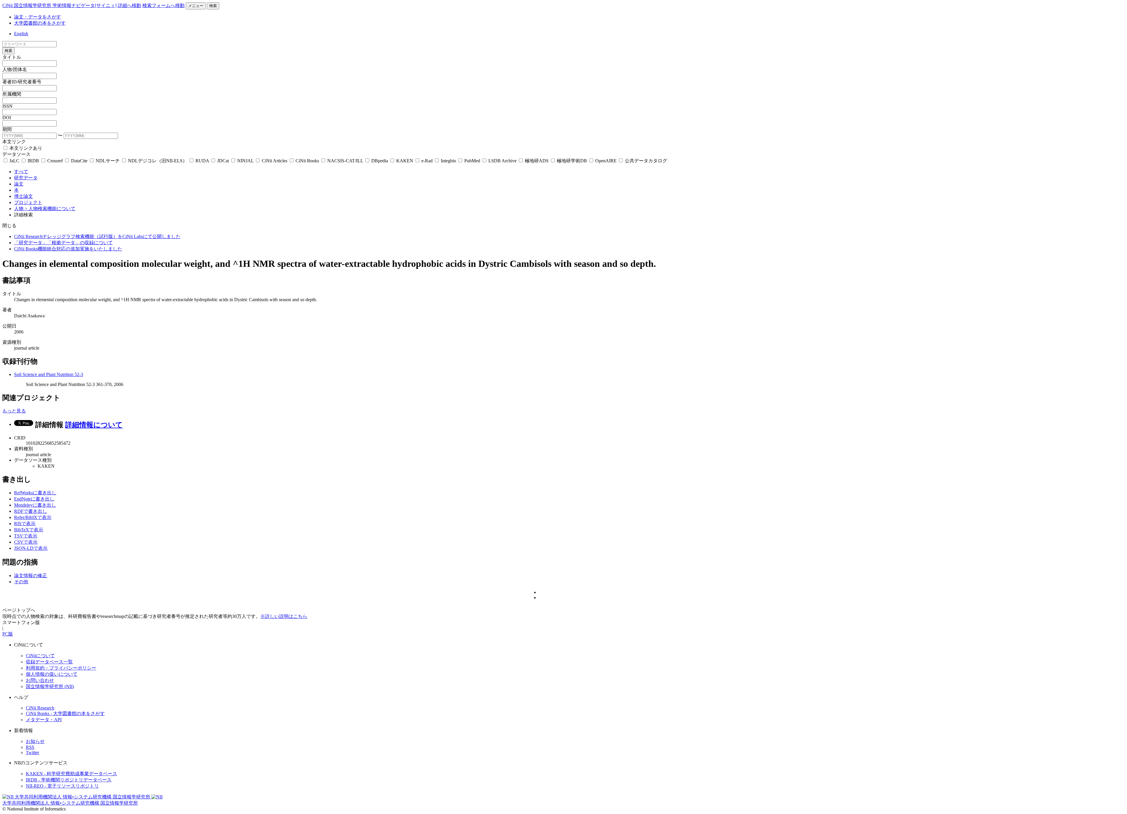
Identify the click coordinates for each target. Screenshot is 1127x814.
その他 (21, 581)
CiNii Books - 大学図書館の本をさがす (65, 713)
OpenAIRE (606, 160)
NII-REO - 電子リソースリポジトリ (62, 785)
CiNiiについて (40, 655)
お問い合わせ (40, 680)
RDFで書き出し (30, 511)
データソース (16, 154)
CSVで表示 (26, 542)
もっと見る (14, 410)
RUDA (202, 160)
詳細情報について (94, 425)
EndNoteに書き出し (34, 498)
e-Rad (427, 160)
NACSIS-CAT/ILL (345, 160)
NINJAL (245, 160)
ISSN (7, 106)
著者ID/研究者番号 (21, 81)
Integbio (448, 160)
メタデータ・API (44, 719)
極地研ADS (537, 160)
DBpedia (379, 160)
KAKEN (404, 160)
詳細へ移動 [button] (129, 5)
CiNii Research (40, 707)
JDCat (223, 160)
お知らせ (35, 741)
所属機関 (11, 94)
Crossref (55, 160)
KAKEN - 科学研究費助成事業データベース (71, 773)
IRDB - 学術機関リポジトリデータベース (69, 779)
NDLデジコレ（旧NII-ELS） (157, 160)
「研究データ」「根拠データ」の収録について (63, 242)
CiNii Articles (275, 160)
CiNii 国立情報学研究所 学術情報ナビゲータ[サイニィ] (59, 5)
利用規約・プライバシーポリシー (61, 667)
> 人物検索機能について (50, 208)
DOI (6, 117)
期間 (7, 129)
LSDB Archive (502, 160)
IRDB (33, 160)
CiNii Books (307, 160)
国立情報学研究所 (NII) (50, 686)
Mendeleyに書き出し (35, 505)
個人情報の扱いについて (51, 674)
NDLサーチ (108, 160)
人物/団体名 (14, 69)
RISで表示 (25, 523)
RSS (30, 747)
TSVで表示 (25, 535)
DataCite (79, 160)
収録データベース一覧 (49, 661)
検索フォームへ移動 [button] (163, 5)
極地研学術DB (572, 160)
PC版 (7, 633)
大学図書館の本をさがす (40, 23)
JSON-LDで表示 (31, 548)
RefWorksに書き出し (35, 492)
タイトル (11, 57)
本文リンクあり (25, 148)
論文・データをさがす (37, 16)
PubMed (472, 160)
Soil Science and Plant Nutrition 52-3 (48, 374)
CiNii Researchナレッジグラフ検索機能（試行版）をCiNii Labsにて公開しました (97, 236)
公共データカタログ (645, 160)
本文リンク (14, 141)
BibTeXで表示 (28, 529)
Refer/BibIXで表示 (32, 517)
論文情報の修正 (30, 575)
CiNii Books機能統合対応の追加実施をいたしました (68, 248)
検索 (213, 6)
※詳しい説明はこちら (283, 616)
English (21, 33)
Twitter (32, 752)
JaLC (14, 160)
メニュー (195, 6)
